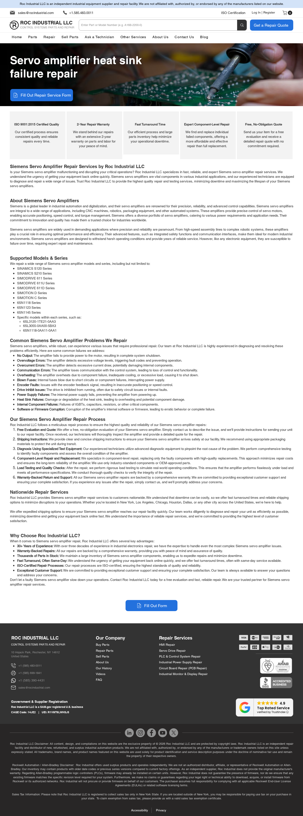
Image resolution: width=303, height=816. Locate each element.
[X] (173, 732)
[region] (37, 135)
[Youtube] (162, 732)
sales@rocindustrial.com (36, 13)
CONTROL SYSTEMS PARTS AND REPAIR (38, 644)
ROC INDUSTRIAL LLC (35, 638)
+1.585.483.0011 (81, 13)
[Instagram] (140, 732)
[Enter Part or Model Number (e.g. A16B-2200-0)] (242, 25)
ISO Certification (233, 13)
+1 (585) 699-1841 (30, 673)
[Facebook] (151, 732)
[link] (288, 13)
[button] (133, 37)
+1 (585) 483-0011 (30, 665)
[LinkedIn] (129, 732)
